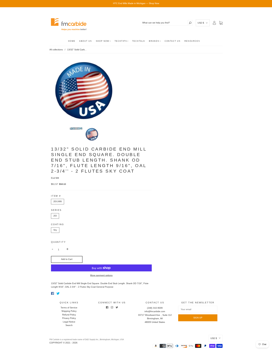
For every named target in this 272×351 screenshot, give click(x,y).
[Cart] (221, 23)
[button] (203, 22)
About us (85, 41)
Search (69, 325)
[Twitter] (58, 293)
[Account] (214, 23)
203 (55, 216)
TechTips (121, 41)
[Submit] (190, 22)
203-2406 (57, 201)
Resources (192, 41)
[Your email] (197, 309)
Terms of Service (69, 307)
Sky (55, 230)
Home (71, 41)
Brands (154, 41)
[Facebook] (52, 293)
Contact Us (173, 41)
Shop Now (102, 41)
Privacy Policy (69, 318)
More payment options (101, 275)
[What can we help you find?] (164, 22)
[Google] (64, 293)
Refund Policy (69, 314)
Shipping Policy (68, 311)
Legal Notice (69, 321)
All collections (56, 49)
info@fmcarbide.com (154, 311)
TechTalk (138, 41)
